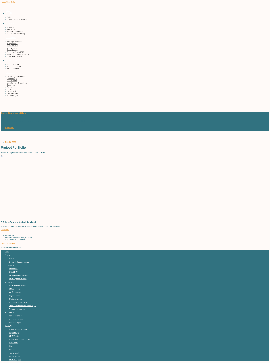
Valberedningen (15, 323)
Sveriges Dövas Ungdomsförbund (13, 113)
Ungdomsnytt (14, 333)
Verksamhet (9, 282)
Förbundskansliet (15, 316)
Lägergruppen (14, 296)
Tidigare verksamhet (17, 309)
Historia (12, 349)
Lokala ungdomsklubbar (18, 329)
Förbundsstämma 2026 (18, 302)
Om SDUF (8, 326)
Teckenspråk (14, 353)
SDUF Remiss (14, 336)
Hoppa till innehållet (8, 2)
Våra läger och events (17, 285)
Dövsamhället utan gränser (19, 262)
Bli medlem (13, 269)
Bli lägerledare (14, 289)
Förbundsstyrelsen (16, 319)
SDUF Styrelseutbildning (18, 279)
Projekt (7, 255)
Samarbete (13, 343)
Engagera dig (10, 265)
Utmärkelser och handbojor (19, 339)
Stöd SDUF (13, 272)
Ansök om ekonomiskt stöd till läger (22, 306)
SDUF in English (15, 360)
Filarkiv (11, 346)
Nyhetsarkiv (9, 128)
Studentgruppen (15, 299)
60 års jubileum (15, 292)
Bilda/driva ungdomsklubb (18, 275)
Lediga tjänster (14, 356)
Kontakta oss (10, 312)
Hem (7, 252)
